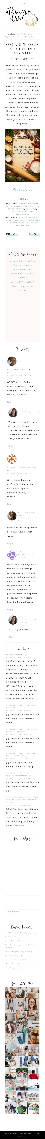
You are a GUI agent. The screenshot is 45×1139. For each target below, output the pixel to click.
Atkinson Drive (22, 16)
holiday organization (28, 217)
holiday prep (11, 220)
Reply (10, 402)
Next (34, 234)
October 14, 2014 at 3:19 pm (19, 375)
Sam (21, 409)
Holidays (20, 209)
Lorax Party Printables (14, 968)
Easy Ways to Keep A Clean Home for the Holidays (22, 285)
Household (31, 209)
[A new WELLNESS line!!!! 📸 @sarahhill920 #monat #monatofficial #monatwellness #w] (22, 1015)
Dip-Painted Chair (22, 269)
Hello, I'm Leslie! (27, 512)
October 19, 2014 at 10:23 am (19, 473)
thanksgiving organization (20, 223)
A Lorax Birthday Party (14, 956)
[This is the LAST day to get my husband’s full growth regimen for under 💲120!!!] (22, 1061)
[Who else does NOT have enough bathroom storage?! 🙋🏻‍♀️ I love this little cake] (22, 1096)
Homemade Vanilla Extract (15, 960)
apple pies (23, 86)
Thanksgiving (22, 214)
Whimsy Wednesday (14, 655)
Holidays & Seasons (28, 203)
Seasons (29, 212)
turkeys (14, 82)
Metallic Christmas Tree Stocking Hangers (21, 933)
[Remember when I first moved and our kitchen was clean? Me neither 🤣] (10, 1096)
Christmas (28, 206)
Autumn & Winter (14, 206)
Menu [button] (24, 4)
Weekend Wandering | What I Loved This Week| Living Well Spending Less (22, 800)
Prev (10, 234)
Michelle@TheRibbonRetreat (21, 468)
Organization (17, 212)
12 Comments (24, 59)
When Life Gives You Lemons (16, 941)
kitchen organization (28, 220)
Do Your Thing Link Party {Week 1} (18, 952)
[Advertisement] (22, 314)
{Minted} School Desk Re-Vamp (17, 964)
